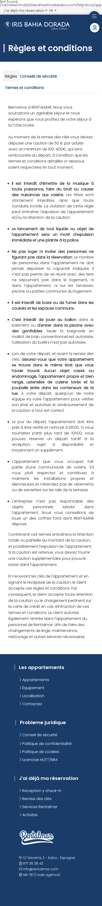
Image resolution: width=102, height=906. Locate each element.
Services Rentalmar (39, 807)
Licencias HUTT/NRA (39, 759)
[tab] (11, 76)
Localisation (32, 696)
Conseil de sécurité (39, 735)
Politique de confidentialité (46, 743)
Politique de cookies (40, 751)
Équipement (32, 688)
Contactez (31, 704)
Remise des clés (36, 798)
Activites (29, 815)
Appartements (35, 680)
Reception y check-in (41, 790)
